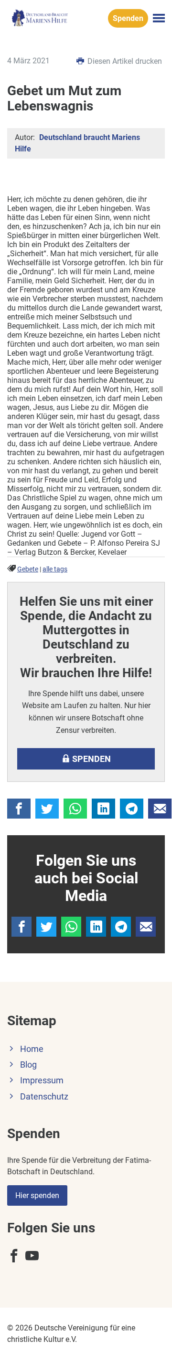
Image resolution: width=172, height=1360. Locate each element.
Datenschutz (44, 1096)
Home (31, 1049)
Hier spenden (37, 1195)
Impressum (42, 1080)
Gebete (27, 569)
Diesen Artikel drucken (124, 61)
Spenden (128, 18)
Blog (28, 1065)
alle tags (55, 569)
